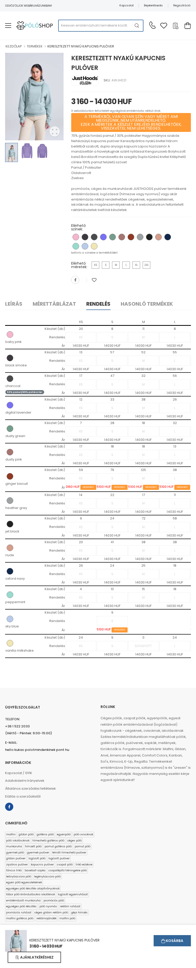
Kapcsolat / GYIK (18, 773)
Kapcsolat (126, 5)
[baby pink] (75, 237)
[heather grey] (140, 237)
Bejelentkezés (153, 5)
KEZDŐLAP (14, 46)
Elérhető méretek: (79, 265)
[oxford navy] (167, 237)
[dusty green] (112, 237)
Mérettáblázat (54, 303)
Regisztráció (181, 5)
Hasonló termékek (147, 303)
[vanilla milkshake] (94, 246)
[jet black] (149, 237)
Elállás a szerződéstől (23, 796)
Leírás (13, 303)
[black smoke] (85, 237)
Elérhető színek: (78, 227)
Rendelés (98, 303)
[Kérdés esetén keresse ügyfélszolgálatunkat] (152, 25)
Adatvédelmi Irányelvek (24, 780)
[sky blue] (85, 246)
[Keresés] (136, 26)
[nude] (158, 237)
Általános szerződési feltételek (30, 788)
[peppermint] (75, 246)
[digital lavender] (103, 237)
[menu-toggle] (8, 25)
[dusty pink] (121, 237)
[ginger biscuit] (131, 237)
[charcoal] (94, 237)
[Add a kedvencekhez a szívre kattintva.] (94, 280)
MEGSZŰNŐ (88, 487)
